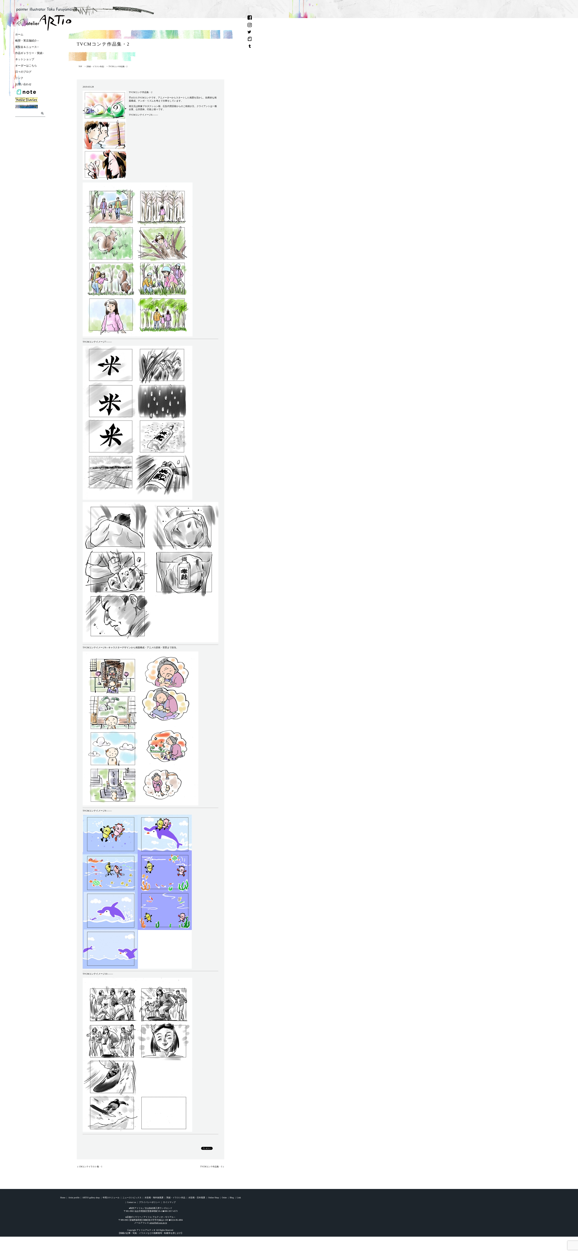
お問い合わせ (23, 84)
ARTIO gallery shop (91, 1197)
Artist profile (73, 1197)
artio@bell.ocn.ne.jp (158, 1223)
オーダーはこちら (26, 65)
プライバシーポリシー (149, 1202)
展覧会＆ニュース (26, 46)
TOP (80, 66)
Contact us (131, 1202)
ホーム (19, 34)
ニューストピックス (132, 1197)
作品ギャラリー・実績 (28, 53)
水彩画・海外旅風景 (153, 1197)
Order (224, 1197)
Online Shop (213, 1197)
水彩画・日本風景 (196, 1197)
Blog (232, 1197)
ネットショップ (24, 59)
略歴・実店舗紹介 (26, 40)
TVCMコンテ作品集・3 (211, 1166)
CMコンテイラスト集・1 (90, 1166)
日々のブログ (23, 71)
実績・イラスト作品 (95, 66)
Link (239, 1197)
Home (62, 1197)
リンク (19, 78)
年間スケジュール (111, 1197)
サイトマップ (169, 1202)
